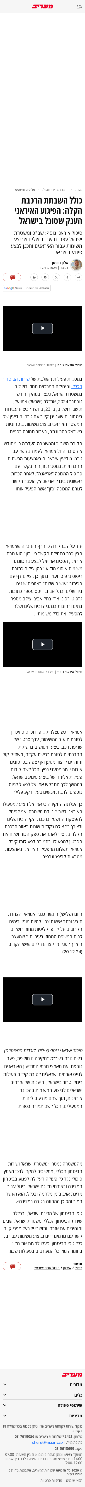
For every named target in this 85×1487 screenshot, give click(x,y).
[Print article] (34, 277)
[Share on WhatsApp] (45, 277)
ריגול (78, 1268)
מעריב (78, 189)
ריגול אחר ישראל (47, 1268)
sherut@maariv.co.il (48, 1442)
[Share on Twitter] (56, 277)
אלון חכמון (60, 262)
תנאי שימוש (74, 1480)
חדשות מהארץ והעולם (54, 189)
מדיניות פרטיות (51, 1480)
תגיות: (77, 1264)
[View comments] (12, 277)
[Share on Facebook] (67, 277)
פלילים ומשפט (25, 189)
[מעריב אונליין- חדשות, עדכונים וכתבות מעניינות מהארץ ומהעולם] (42, 6)
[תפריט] (81, 7)
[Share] (78, 277)
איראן (67, 1268)
